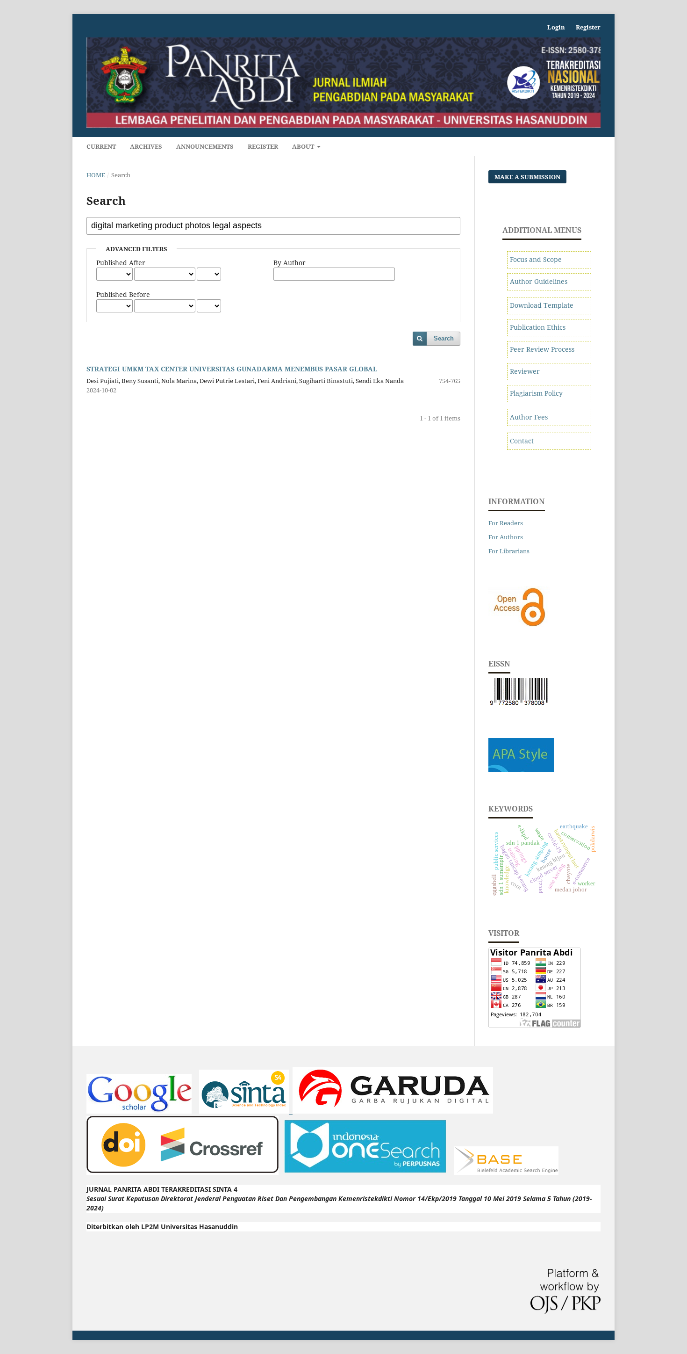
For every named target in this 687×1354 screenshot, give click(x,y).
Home (95, 175)
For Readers (505, 523)
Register (263, 146)
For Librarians (509, 551)
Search (444, 338)
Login (556, 27)
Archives (146, 146)
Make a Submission (527, 177)
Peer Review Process (542, 349)
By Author (289, 262)
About (303, 146)
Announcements (205, 146)
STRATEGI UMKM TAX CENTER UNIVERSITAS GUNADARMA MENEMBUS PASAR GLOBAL (231, 368)
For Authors (505, 537)
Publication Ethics (537, 327)
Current (101, 146)
